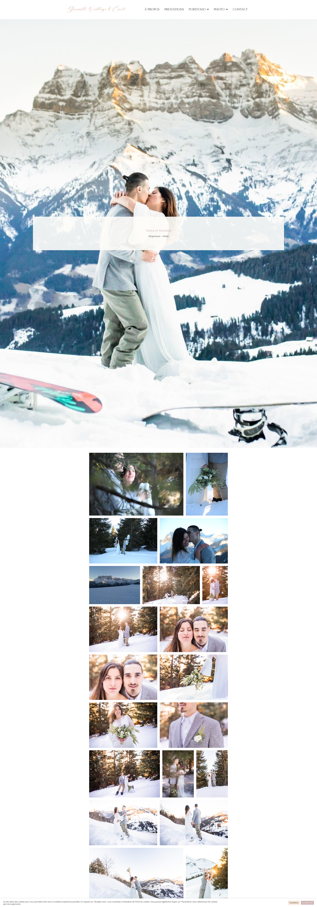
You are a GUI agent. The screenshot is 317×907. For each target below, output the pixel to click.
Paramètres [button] (294, 903)
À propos (152, 9)
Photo (219, 9)
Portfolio (197, 9)
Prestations (174, 9)
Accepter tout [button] (307, 903)
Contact (240, 9)
